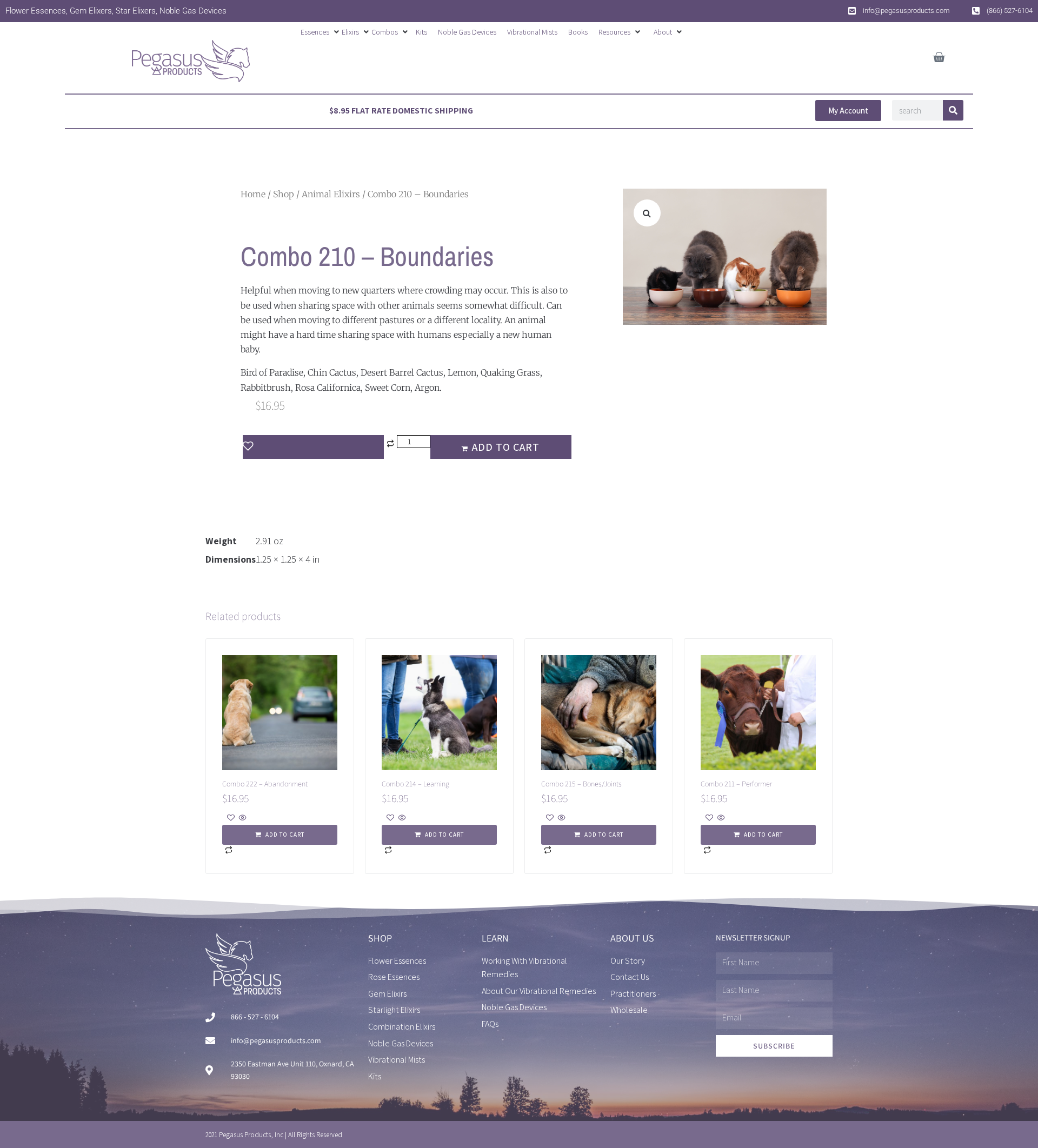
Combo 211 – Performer (736, 784)
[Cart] (938, 55)
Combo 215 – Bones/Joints (581, 784)
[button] (321, 32)
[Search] (953, 110)
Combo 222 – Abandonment (265, 784)
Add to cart (506, 447)
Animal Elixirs (331, 194)
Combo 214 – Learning (415, 784)
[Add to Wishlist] (313, 447)
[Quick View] (242, 818)
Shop (283, 194)
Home (253, 194)
